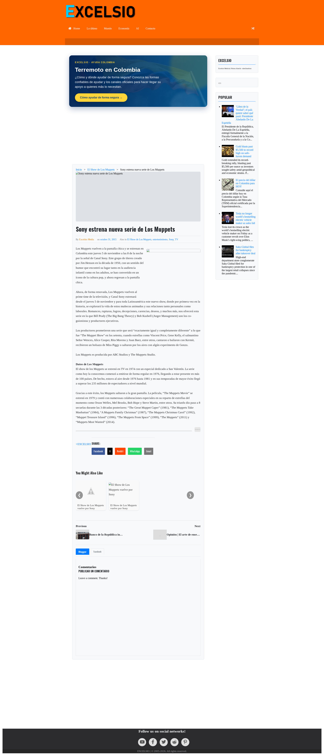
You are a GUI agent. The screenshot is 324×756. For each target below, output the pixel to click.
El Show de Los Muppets (139, 239)
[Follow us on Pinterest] (185, 742)
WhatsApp (135, 451)
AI (137, 28)
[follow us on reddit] (174, 742)
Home (76, 28)
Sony (171, 239)
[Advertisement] (138, 135)
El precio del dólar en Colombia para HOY (245, 183)
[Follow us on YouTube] (142, 742)
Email (148, 451)
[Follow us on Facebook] (153, 742)
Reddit (120, 451)
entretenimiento (160, 239)
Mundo (108, 28)
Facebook (98, 451)
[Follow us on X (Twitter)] (164, 742)
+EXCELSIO (83, 444)
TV (176, 239)
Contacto (150, 28)
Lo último (92, 28)
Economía (123, 28)
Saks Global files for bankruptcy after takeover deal (245, 250)
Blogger (82, 551)
